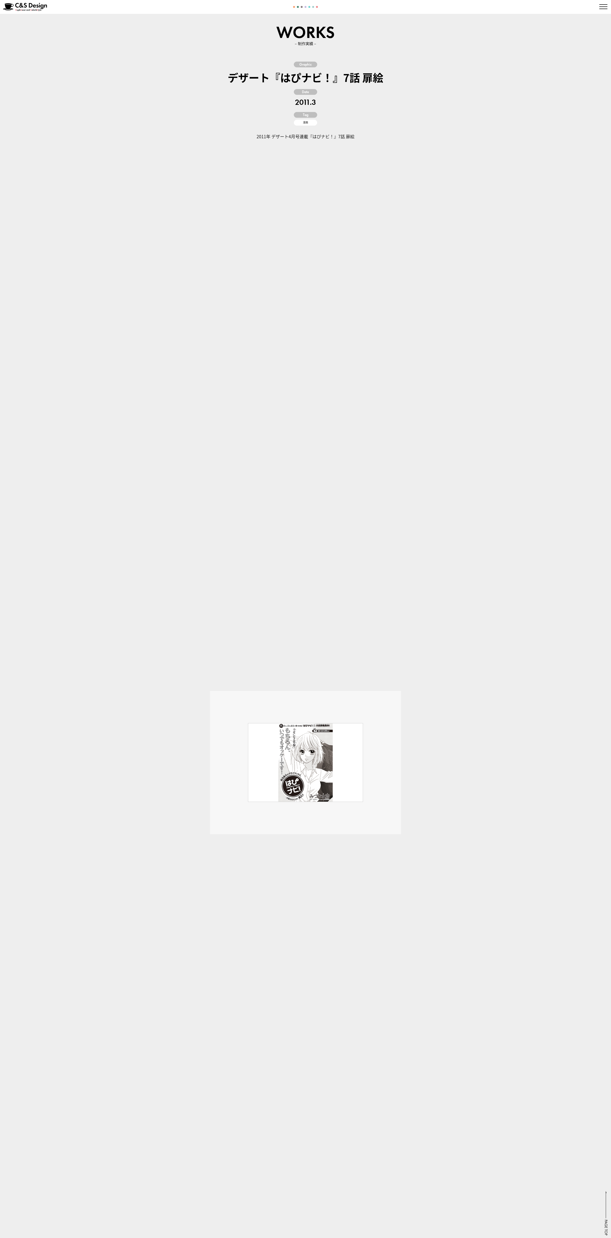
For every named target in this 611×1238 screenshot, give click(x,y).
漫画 (305, 122)
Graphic (305, 64)
